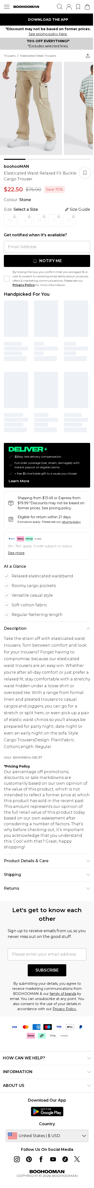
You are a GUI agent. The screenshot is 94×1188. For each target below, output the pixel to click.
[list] (45, 19)
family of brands (61, 986)
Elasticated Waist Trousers (38, 55)
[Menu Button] (7, 7)
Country (45, 1116)
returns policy (71, 514)
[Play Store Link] (45, 1104)
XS (10, 216)
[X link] (75, 1152)
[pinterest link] (27, 1152)
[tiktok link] (63, 1152)
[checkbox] (7, 275)
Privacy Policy (34, 281)
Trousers (9, 55)
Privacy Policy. (63, 1001)
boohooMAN (16, 163)
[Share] (84, 55)
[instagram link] (15, 1152)
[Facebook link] (39, 1152)
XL (69, 216)
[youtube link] (51, 1152)
